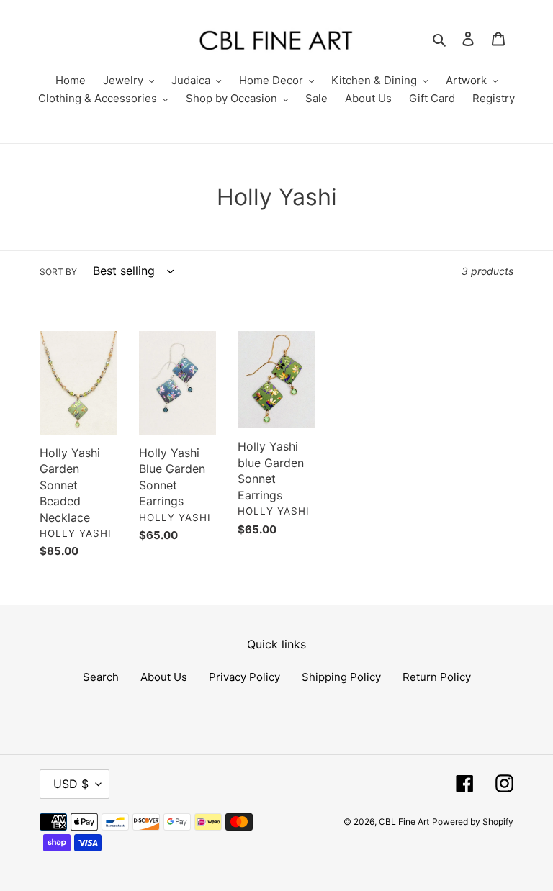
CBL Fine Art (404, 821)
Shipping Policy (341, 677)
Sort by (58, 271)
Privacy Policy (244, 677)
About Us (163, 677)
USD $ (71, 784)
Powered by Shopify (472, 821)
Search (101, 677)
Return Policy (437, 677)
